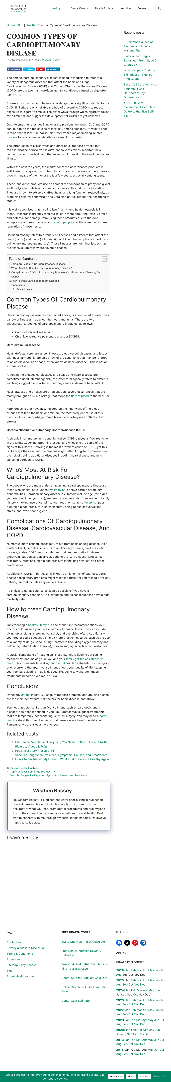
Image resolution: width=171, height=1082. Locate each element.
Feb (133, 970)
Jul (162, 970)
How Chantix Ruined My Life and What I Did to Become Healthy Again (62, 759)
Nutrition (125, 8)
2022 (120, 1010)
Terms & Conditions (20, 953)
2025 (120, 980)
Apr (145, 970)
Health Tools (102, 8)
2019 (119, 1040)
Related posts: (24, 289)
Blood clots (14, 417)
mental (60, 663)
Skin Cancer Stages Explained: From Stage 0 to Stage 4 (140, 60)
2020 (120, 1030)
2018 (119, 1049)
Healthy (55, 8)
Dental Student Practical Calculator (84, 978)
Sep (125, 984)
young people (63, 222)
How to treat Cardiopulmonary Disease (35, 280)
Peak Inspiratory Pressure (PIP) (36, 750)
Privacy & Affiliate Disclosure (26, 948)
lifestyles (59, 490)
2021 (119, 1020)
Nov (136, 984)
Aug (119, 974)
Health (30, 25)
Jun (157, 970)
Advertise (13, 959)
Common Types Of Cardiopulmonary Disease (38, 264)
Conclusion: (18, 285)
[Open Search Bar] (159, 8)
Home (11, 25)
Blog (20, 25)
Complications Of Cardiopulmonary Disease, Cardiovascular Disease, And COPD (56, 274)
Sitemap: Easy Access (21, 965)
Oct (130, 984)
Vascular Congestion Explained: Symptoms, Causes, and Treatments (61, 755)
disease (12, 137)
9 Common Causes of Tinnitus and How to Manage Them (138, 46)
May (151, 970)
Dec (142, 984)
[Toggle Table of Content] (103, 259)
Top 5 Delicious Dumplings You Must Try (33, 771)
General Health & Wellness (25, 768)
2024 (120, 990)
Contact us (14, 942)
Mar (139, 970)
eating (25, 694)
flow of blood (80, 396)
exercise (91, 502)
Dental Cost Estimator (76, 1000)
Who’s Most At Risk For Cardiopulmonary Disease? (41, 268)
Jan (127, 970)
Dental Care (78, 8)
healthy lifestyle (38, 625)
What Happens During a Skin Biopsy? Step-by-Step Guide (140, 74)
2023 (120, 1000)
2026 (120, 970)
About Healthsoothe (20, 976)
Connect (142, 8)
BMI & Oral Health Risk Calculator (83, 941)
